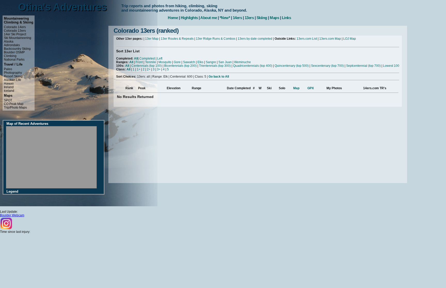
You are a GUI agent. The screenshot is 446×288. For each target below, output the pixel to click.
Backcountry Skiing (17, 49)
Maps (274, 17)
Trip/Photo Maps (15, 107)
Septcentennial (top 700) (363, 66)
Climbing (10, 56)
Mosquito (164, 62)
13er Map (151, 38)
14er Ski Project (15, 34)
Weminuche (242, 62)
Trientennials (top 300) (215, 66)
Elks (200, 62)
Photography (13, 73)
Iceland (9, 91)
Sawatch (189, 62)
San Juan (225, 62)
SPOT (8, 100)
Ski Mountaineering (17, 38)
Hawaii (9, 83)
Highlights (189, 17)
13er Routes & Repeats (177, 38)
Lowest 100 (391, 66)
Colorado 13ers (15, 30)
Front (139, 62)
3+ (159, 69)
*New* (225, 17)
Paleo (8, 69)
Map (296, 88)
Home (173, 17)
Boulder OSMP (14, 52)
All (136, 58)
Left (159, 58)
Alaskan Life (12, 80)
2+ (148, 69)
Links (286, 17)
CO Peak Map (13, 104)
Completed (147, 58)
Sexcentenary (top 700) (327, 66)
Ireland (9, 87)
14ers (237, 17)
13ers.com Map (330, 38)
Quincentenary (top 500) (292, 66)
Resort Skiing (13, 76)
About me (208, 17)
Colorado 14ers (15, 27)
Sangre (211, 62)
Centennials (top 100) (146, 66)
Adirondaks (12, 45)
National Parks (14, 59)
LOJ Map (349, 38)
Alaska (8, 41)
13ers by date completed (255, 38)
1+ (138, 69)
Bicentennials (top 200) (180, 66)
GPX (310, 88)
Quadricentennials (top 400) (252, 66)
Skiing (262, 17)
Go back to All (219, 76)
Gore (177, 62)
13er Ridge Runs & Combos (215, 38)
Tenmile (150, 62)
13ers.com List (307, 38)
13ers (249, 17)
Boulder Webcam (12, 215)
